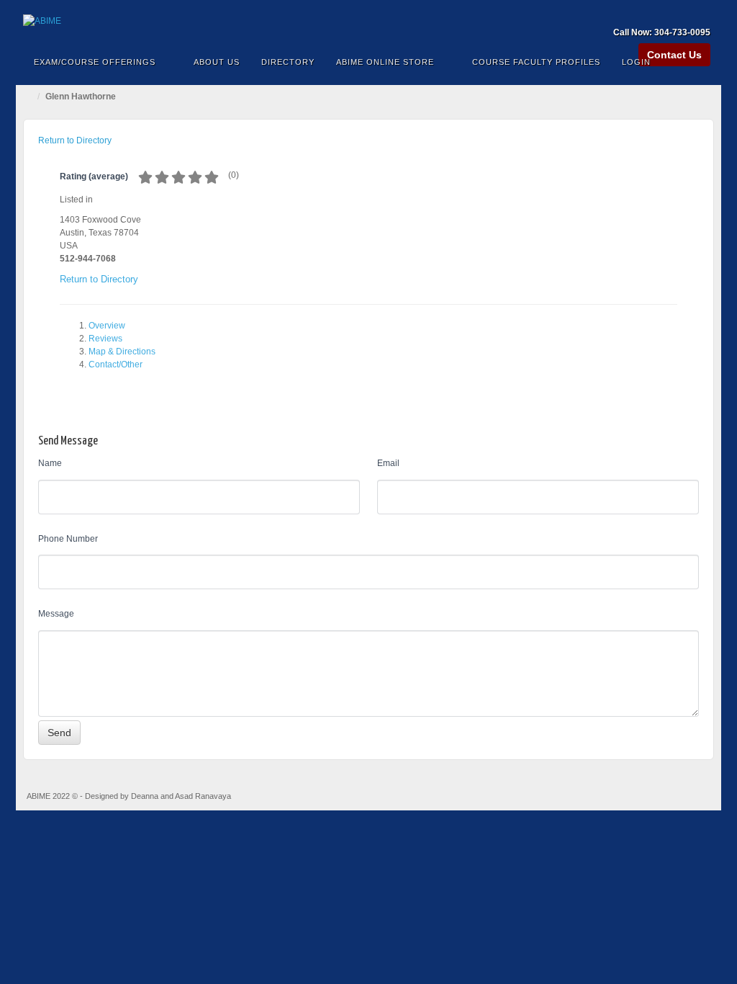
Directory (288, 62)
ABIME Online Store (385, 62)
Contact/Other (116, 364)
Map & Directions (122, 351)
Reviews (105, 339)
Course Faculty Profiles (536, 62)
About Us (217, 62)
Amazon (642, 12)
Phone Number (68, 539)
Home (30, 96)
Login (636, 62)
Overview (107, 326)
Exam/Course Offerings (94, 62)
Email (388, 463)
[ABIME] (368, 20)
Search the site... (701, 62)
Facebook (662, 12)
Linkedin (681, 12)
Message (56, 614)
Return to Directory (75, 140)
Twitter (701, 12)
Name (50, 463)
